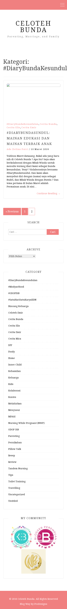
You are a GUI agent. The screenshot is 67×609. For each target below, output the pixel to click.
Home (11, 358)
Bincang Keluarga (18, 306)
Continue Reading (48, 193)
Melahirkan (15, 403)
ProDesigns (40, 604)
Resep (11, 455)
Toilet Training (17, 481)
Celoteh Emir (15, 312)
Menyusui (14, 410)
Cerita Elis (13, 127)
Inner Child (15, 364)
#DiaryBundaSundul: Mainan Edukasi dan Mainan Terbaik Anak (29, 138)
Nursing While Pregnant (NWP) (26, 423)
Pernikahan (15, 442)
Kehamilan (14, 371)
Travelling (14, 488)
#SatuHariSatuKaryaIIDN (22, 299)
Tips (10, 475)
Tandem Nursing (18, 468)
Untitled (13, 501)
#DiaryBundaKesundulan (23, 124)
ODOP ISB (13, 429)
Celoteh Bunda (34, 27)
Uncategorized (16, 494)
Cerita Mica (14, 338)
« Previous (12, 211)
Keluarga (13, 377)
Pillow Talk (14, 449)
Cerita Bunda (48, 124)
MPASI (11, 416)
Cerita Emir (29, 127)
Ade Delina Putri (17, 149)
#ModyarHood (16, 286)
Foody (11, 351)
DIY (10, 345)
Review (12, 462)
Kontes (12, 397)
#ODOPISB (14, 293)
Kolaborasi (14, 390)
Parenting (14, 436)
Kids (10, 384)
